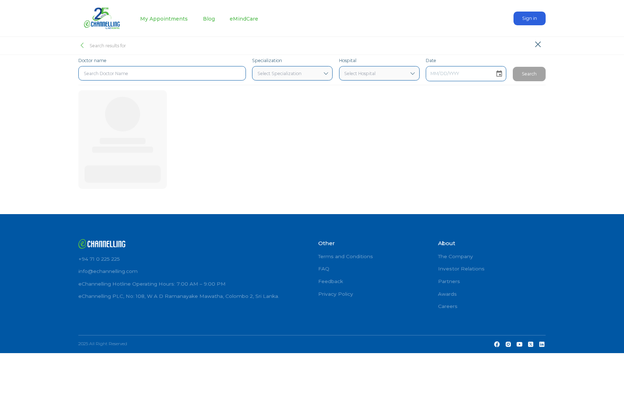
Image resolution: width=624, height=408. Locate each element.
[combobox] (162, 73)
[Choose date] (499, 74)
